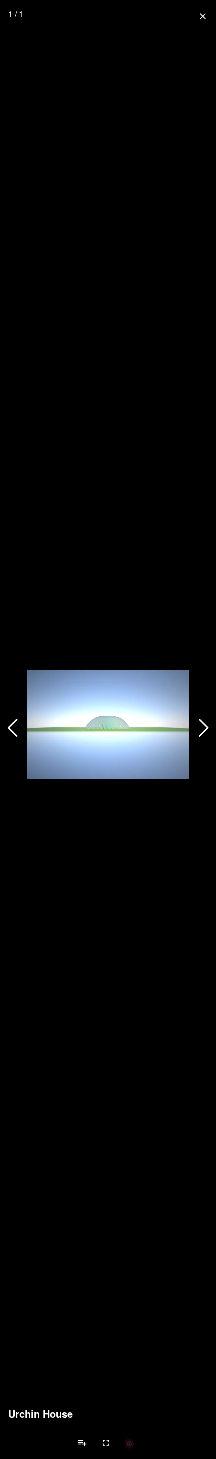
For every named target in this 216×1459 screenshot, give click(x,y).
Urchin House (40, 1413)
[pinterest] (129, 1443)
